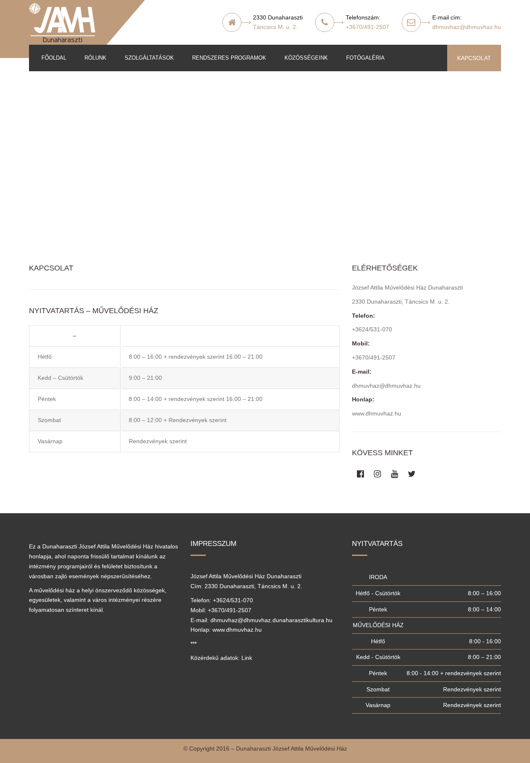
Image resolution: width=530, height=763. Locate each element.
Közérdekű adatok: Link (221, 657)
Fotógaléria (365, 58)
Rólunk (95, 58)
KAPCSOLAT (474, 58)
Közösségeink (306, 58)
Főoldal (53, 58)
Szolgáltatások (149, 58)
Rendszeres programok (229, 58)
